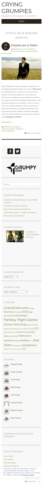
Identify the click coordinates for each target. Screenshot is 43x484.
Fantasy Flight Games (21, 320)
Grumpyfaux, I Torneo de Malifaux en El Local (32, 234)
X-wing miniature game (15, 349)
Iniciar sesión (8, 459)
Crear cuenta (8, 456)
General (14, 51)
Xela (24, 349)
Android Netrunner (16, 308)
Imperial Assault (32, 325)
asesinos (4, 129)
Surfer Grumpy (6, 53)
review (24, 340)
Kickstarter (30, 329)
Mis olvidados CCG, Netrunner (14, 216)
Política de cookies (27, 475)
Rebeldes (10, 131)
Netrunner (25, 335)
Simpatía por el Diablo (24, 45)
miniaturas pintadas (25, 332)
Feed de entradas (10, 463)
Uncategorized (30, 51)
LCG (36, 328)
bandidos (12, 129)
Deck (20, 312)
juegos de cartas (21, 329)
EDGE (25, 311)
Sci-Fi (31, 341)
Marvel (6, 332)
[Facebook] (10, 151)
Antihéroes (7, 127)
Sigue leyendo (7, 122)
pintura (16, 340)
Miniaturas (12, 332)
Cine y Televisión (30, 49)
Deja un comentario (34, 133)
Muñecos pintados (11, 336)
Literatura (20, 51)
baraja (31, 308)
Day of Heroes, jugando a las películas (17, 209)
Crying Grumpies (16, 8)
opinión (8, 340)
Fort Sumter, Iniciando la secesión (16, 206)
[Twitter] (17, 151)
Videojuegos (16, 345)
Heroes (4, 131)
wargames (29, 345)
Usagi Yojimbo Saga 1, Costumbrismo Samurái (20, 212)
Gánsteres (19, 129)
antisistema (16, 127)
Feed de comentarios (11, 466)
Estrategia (21, 315)
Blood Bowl (9, 312)
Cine (21, 49)
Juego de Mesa (9, 329)
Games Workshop (15, 324)
